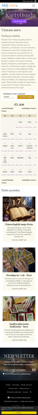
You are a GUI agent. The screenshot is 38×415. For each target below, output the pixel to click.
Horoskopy (15, 385)
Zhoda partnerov (26, 385)
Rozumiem (19, 412)
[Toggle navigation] (34, 5)
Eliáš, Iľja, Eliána (5, 159)
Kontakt (25, 392)
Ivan (20, 133)
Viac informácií (8, 409)
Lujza (29, 133)
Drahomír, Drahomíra (30, 146)
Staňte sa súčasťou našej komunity (20, 397)
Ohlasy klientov (24, 388)
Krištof (12, 171)
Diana (20, 121)
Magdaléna (20, 157)
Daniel (12, 157)
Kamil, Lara (12, 146)
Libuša (29, 171)
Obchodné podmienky (14, 392)
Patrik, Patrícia (5, 134)
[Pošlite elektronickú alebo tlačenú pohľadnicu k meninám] (20, 127)
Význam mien (13, 388)
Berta (29, 121)
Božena (5, 171)
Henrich (20, 145)
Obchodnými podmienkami (21, 374)
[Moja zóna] (30, 392)
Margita (5, 145)
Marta (20, 171)
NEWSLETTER (19, 356)
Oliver (12, 133)
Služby (8, 385)
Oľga (29, 157)
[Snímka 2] (20, 24)
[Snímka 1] (17, 24)
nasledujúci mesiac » (29, 108)
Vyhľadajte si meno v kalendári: (14, 94)
